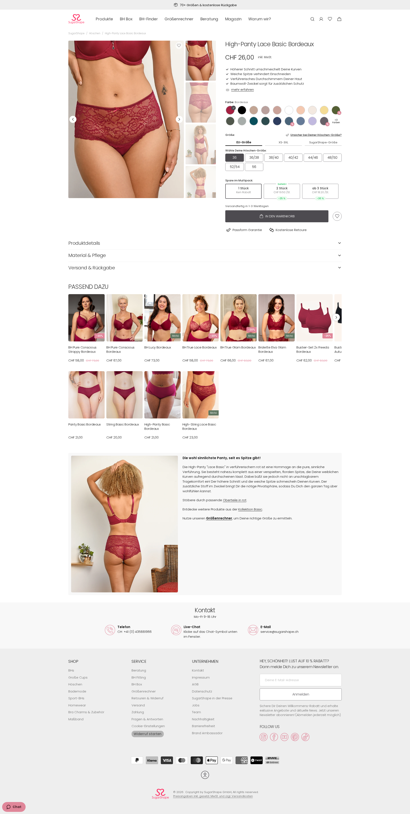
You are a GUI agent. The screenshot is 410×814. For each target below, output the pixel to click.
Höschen (94, 33)
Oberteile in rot (234, 500)
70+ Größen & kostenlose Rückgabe (208, 5)
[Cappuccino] (253, 110)
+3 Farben (336, 121)
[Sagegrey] (242, 121)
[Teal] (289, 121)
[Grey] (324, 121)
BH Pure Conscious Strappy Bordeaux (82, 349)
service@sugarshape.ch (280, 631)
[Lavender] (312, 121)
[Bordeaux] (230, 110)
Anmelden (300, 694)
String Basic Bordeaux (122, 424)
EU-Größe (243, 142)
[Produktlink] (86, 330)
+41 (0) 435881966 (134, 631)
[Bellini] (300, 110)
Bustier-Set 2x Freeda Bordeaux (312, 349)
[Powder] (312, 110)
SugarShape (76, 33)
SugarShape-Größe (323, 142)
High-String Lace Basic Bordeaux (199, 426)
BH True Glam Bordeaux (238, 347)
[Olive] (336, 110)
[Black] (242, 110)
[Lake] (253, 121)
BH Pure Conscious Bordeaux (120, 349)
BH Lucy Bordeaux (157, 347)
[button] (312, 19)
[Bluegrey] (300, 121)
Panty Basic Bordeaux (84, 424)
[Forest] (265, 121)
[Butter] (324, 110)
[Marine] (277, 121)
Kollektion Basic (250, 509)
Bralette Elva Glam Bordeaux (272, 349)
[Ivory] (289, 110)
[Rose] (277, 110)
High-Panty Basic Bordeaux (157, 426)
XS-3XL (283, 142)
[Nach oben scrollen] (404, 808)
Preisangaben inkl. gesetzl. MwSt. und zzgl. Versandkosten (213, 796)
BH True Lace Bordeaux (199, 347)
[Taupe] (265, 110)
